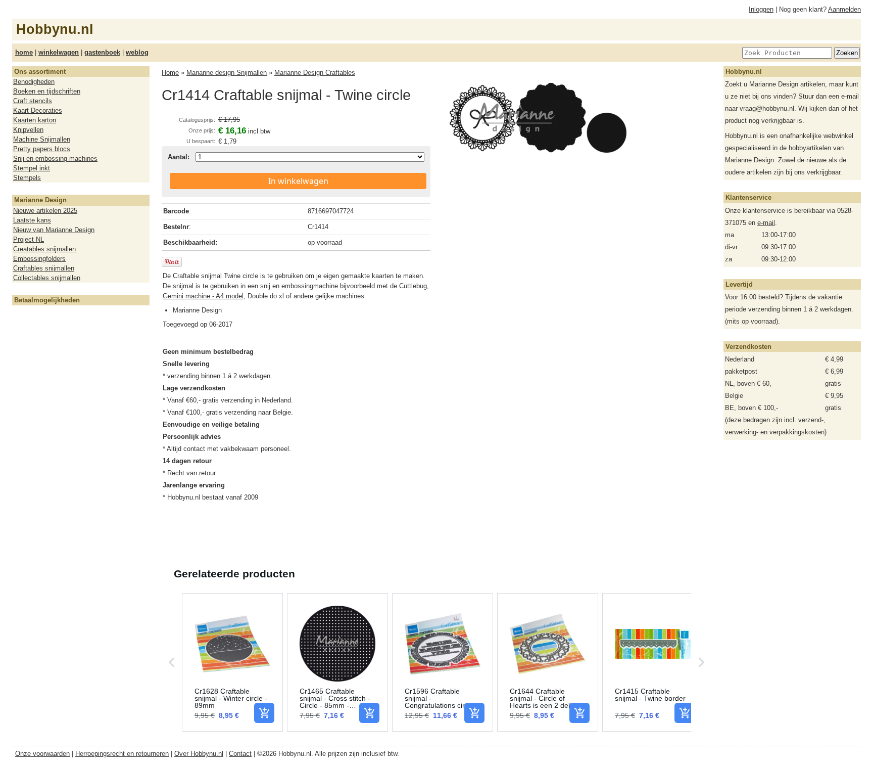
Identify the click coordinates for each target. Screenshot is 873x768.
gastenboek (102, 52)
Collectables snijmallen (46, 278)
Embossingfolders (39, 258)
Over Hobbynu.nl (198, 753)
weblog (137, 52)
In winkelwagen (298, 181)
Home (170, 72)
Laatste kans (32, 220)
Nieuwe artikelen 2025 (45, 210)
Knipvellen (28, 129)
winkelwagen (58, 52)
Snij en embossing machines (55, 158)
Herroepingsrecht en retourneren (122, 753)
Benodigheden (34, 81)
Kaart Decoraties (37, 110)
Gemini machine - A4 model (203, 296)
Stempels (27, 178)
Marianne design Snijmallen (226, 72)
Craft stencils (32, 101)
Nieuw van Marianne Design (53, 230)
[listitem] (232, 662)
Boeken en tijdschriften (46, 91)
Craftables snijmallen (43, 268)
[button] (172, 662)
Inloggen (761, 9)
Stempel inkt (31, 168)
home (24, 52)
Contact (240, 753)
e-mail (766, 223)
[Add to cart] (264, 713)
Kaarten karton (34, 120)
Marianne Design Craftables (314, 72)
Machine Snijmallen (41, 139)
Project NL (28, 239)
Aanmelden (844, 9)
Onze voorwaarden (42, 753)
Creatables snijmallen (44, 249)
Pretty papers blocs (41, 149)
